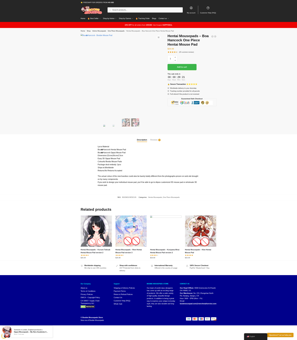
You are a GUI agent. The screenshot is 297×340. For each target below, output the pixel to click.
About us (84, 288)
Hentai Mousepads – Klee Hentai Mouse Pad (198, 251)
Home (83, 31)
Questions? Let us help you (280, 335)
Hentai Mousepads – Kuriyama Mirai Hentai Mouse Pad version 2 (164, 251)
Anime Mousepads (99, 31)
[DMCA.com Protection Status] (95, 306)
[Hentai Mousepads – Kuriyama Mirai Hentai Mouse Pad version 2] (165, 231)
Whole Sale (118, 304)
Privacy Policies (87, 294)
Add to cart (182, 67)
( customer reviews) (186, 52)
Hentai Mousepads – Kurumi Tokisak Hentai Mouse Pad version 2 (95, 251)
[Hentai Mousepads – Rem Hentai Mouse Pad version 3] (131, 231)
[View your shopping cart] (4, 335)
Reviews (154, 140)
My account (191, 13)
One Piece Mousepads (116, 31)
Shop (89, 31)
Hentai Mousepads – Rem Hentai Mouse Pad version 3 (128, 251)
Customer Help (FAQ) (208, 13)
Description (142, 140)
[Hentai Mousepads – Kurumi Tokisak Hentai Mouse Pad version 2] (96, 231)
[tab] (142, 138)
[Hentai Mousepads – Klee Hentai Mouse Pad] (200, 231)
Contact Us (118, 297)
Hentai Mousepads (155, 197)
